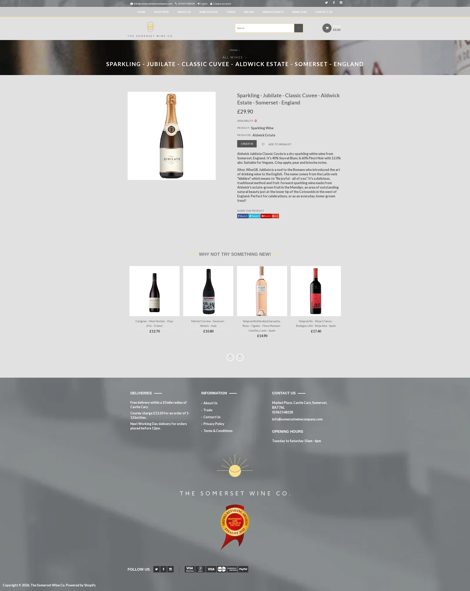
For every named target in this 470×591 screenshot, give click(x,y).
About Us (184, 11)
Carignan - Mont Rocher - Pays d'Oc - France (154, 323)
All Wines (233, 57)
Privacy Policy (213, 424)
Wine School (208, 11)
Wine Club (299, 11)
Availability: (245, 120)
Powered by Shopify (81, 585)
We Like (249, 11)
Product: (243, 127)
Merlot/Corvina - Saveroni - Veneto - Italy (208, 323)
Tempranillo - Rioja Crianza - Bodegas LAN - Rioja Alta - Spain (316, 323)
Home (141, 11)
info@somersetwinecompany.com (153, 3)
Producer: (244, 135)
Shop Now (161, 11)
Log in (204, 3)
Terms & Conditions (218, 431)
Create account (222, 3)
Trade (231, 11)
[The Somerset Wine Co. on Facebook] (339, 3)
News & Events (273, 11)
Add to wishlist (280, 144)
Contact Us (323, 11)
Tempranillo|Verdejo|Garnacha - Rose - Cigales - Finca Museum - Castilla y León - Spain (262, 325)
